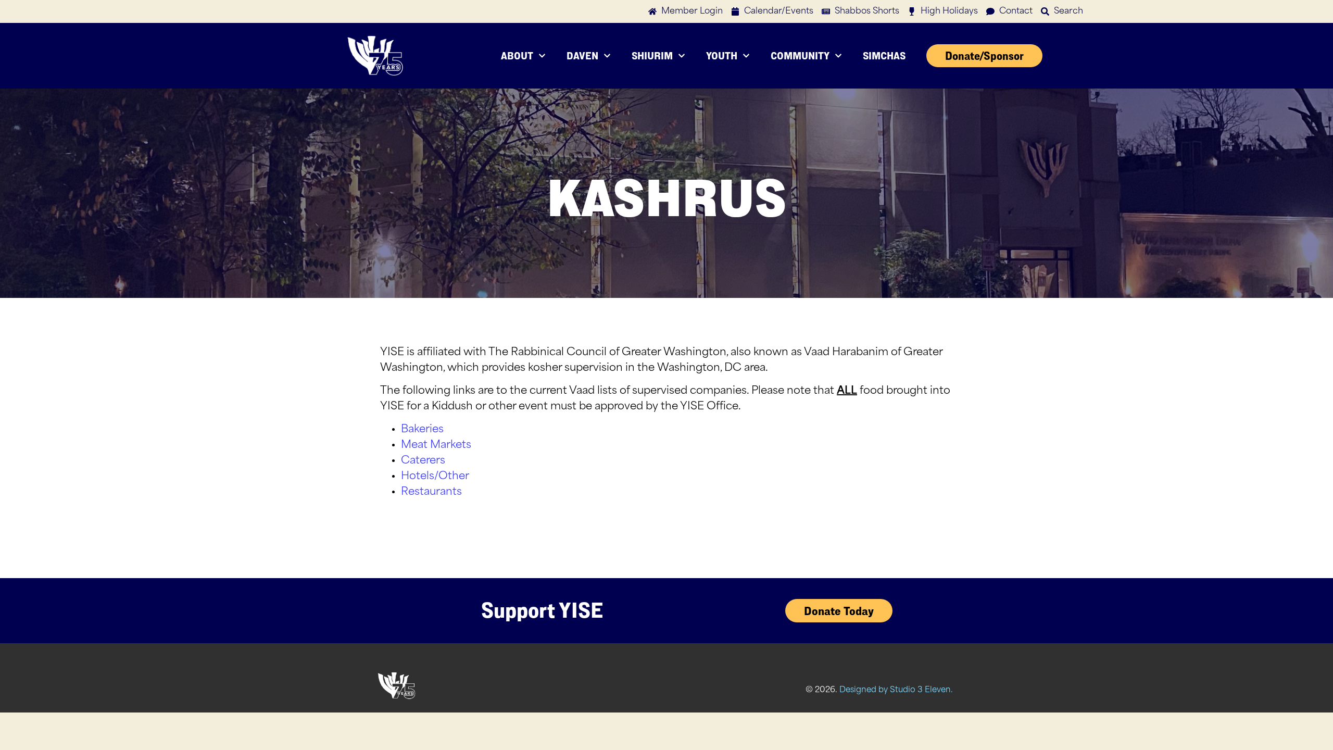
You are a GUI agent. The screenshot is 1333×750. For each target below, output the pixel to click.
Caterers (423, 461)
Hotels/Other (435, 476)
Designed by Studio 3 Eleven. (896, 690)
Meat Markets (436, 445)
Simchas (884, 55)
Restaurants (431, 492)
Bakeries (422, 429)
